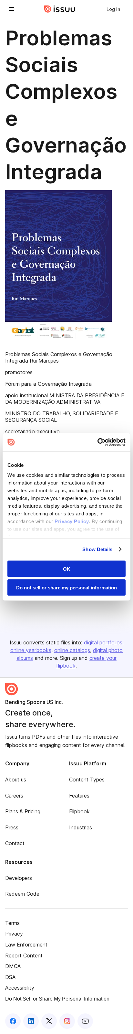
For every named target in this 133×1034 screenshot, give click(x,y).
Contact (15, 843)
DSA (10, 977)
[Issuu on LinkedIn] (31, 1021)
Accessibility (19, 987)
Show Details (97, 549)
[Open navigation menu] (11, 9)
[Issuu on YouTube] (85, 1021)
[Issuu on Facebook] (13, 1021)
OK (66, 568)
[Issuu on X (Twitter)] (49, 1021)
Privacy (14, 933)
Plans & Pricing (22, 811)
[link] (113, 9)
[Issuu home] (60, 9)
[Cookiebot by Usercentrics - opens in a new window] (97, 442)
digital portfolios (103, 642)
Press (11, 827)
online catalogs (72, 650)
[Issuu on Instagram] (67, 1021)
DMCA (13, 966)
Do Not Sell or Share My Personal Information (57, 999)
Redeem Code (22, 894)
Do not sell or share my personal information (66, 587)
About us (15, 779)
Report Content (24, 955)
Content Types (87, 779)
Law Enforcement (26, 944)
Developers (18, 878)
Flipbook (79, 811)
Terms (12, 923)
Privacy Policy (72, 521)
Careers (14, 795)
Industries (80, 827)
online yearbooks (30, 650)
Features (79, 795)
